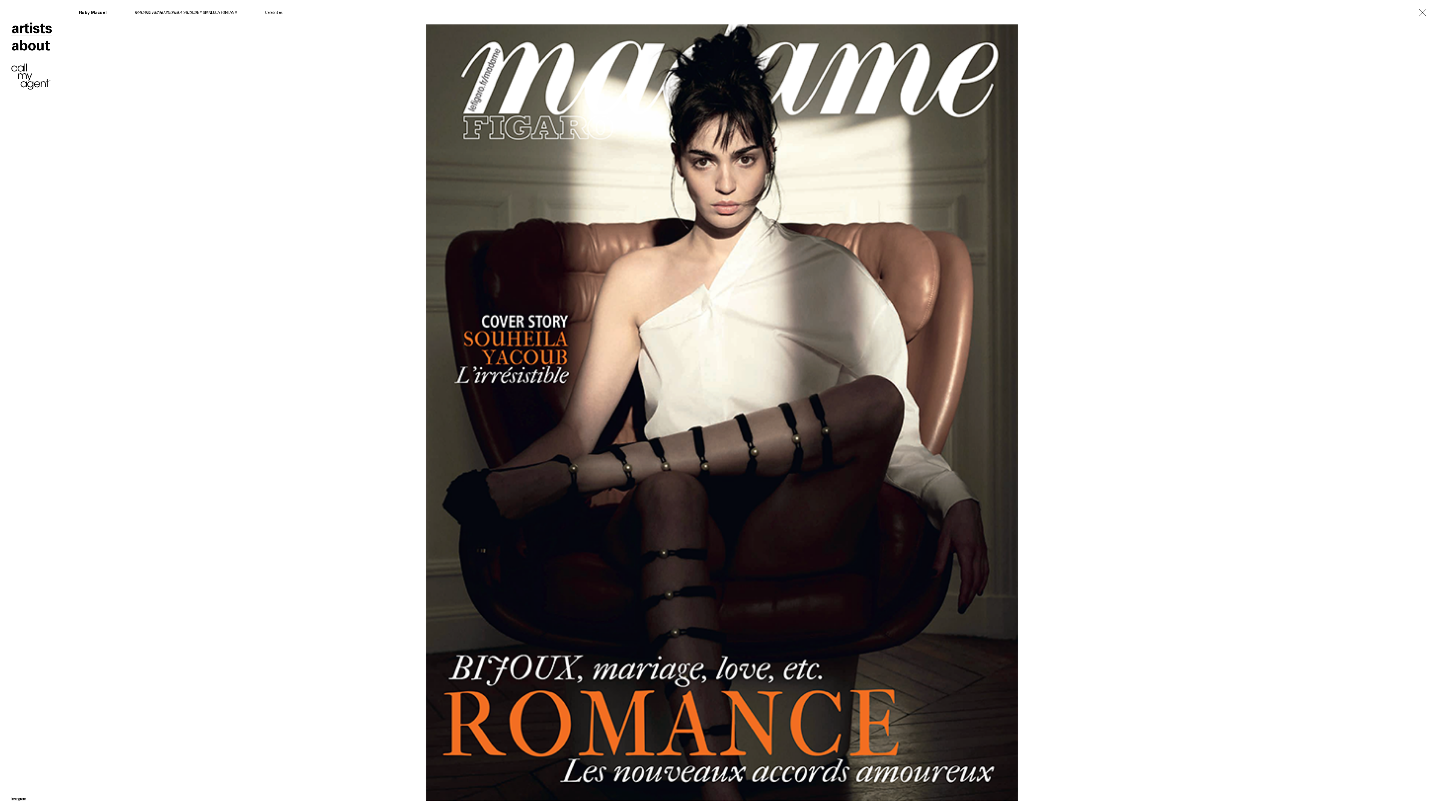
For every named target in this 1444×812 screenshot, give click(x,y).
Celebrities (273, 13)
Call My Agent (31, 77)
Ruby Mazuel (92, 13)
